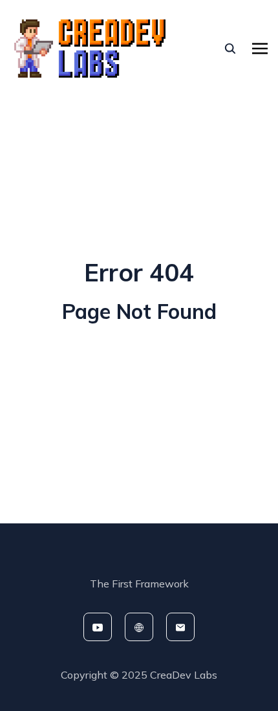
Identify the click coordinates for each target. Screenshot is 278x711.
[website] (139, 627)
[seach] (230, 48)
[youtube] (97, 627)
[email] (180, 627)
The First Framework (139, 583)
